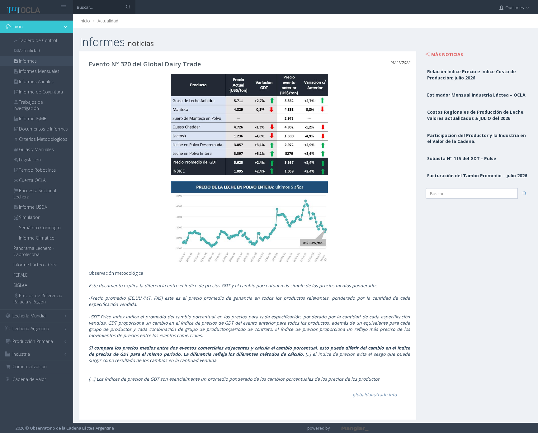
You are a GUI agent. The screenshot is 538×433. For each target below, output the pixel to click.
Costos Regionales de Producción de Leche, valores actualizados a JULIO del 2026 (476, 115)
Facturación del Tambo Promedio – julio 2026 (477, 175)
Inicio (84, 21)
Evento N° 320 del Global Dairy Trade (145, 64)
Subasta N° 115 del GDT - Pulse (461, 158)
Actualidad (107, 21)
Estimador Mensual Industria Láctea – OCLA (476, 95)
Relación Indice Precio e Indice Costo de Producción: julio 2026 (471, 75)
